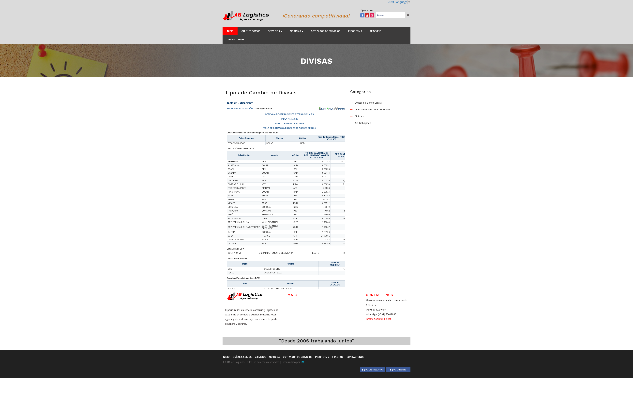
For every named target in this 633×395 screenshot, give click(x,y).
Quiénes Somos (250, 31)
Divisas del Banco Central (368, 102)
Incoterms (355, 31)
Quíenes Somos (242, 356)
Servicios (274, 31)
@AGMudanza (398, 369)
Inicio (230, 31)
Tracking (375, 31)
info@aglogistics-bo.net (378, 318)
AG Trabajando (363, 123)
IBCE (303, 362)
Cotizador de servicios (297, 356)
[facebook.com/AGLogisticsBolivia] (362, 15)
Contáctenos (235, 39)
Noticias (295, 31)
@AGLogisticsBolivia (373, 369)
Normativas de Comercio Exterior (373, 109)
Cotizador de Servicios (325, 31)
